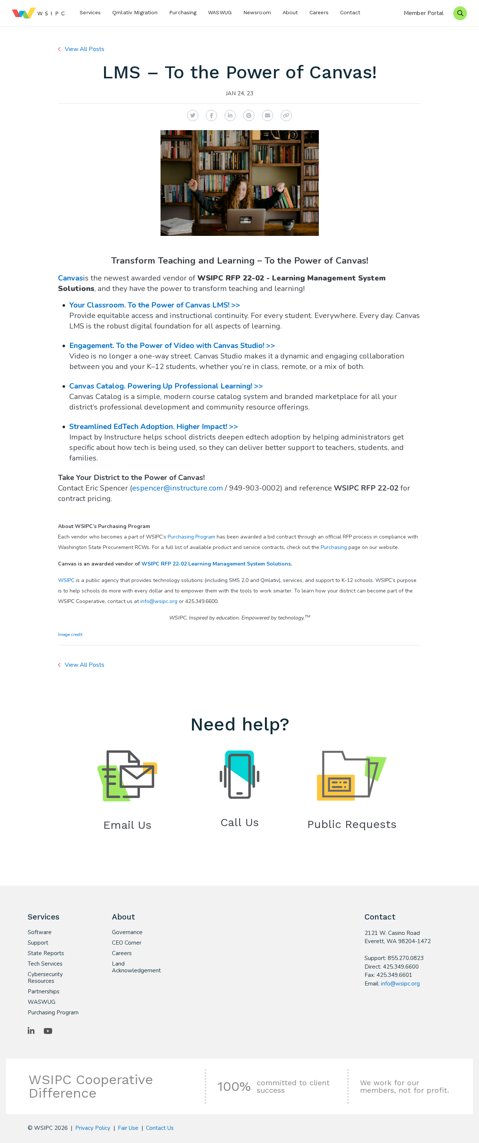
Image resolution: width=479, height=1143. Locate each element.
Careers (319, 12)
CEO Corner (126, 942)
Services (90, 12)
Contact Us (160, 1128)
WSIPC (66, 580)
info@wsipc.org (158, 601)
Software (40, 932)
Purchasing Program (191, 536)
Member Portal (423, 13)
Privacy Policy (92, 1128)
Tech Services (45, 963)
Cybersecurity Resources (45, 977)
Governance (127, 932)
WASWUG (220, 12)
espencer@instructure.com (177, 488)
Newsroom (257, 12)
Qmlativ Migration (135, 12)
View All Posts (84, 49)
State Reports (46, 953)
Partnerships (44, 991)
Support (38, 942)
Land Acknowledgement (136, 967)
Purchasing (182, 12)
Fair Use (128, 1128)
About (290, 12)
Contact (350, 12)
